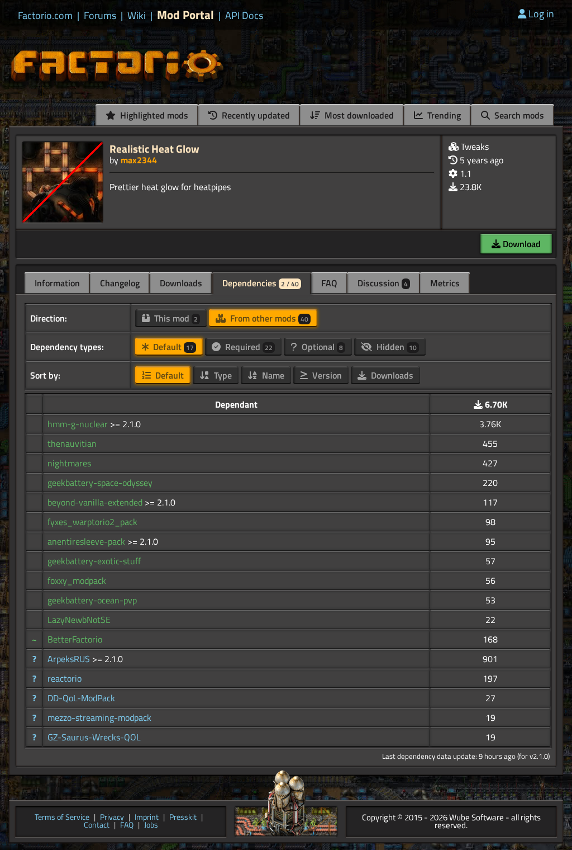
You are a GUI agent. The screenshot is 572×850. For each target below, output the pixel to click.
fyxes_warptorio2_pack (92, 521)
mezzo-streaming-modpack (99, 717)
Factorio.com (45, 16)
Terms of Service (62, 818)
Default (172, 346)
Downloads (181, 283)
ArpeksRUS (69, 658)
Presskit (183, 818)
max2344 (139, 160)
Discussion (383, 283)
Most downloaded (358, 115)
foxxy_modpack (76, 580)
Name (272, 375)
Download (520, 244)
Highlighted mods (153, 115)
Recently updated (255, 115)
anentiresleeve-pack (87, 541)
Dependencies (260, 283)
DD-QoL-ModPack (81, 698)
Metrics (445, 283)
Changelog (120, 283)
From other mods (268, 318)
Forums (100, 16)
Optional (321, 346)
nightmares (69, 463)
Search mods (518, 115)
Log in (541, 13)
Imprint (147, 818)
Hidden (395, 346)
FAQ (329, 283)
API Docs (244, 16)
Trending (443, 115)
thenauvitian (72, 443)
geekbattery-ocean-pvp (92, 600)
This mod (175, 318)
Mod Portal (185, 15)
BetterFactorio (74, 639)
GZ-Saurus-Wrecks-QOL (94, 737)
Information (57, 283)
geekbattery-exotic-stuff (94, 561)
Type (222, 375)
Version (326, 375)
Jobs (151, 825)
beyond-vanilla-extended (96, 502)
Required (248, 346)
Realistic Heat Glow (154, 148)
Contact (96, 825)
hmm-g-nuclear (78, 424)
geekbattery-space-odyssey (99, 482)
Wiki (136, 16)
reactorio (64, 678)
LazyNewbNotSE (79, 619)
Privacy (112, 818)
